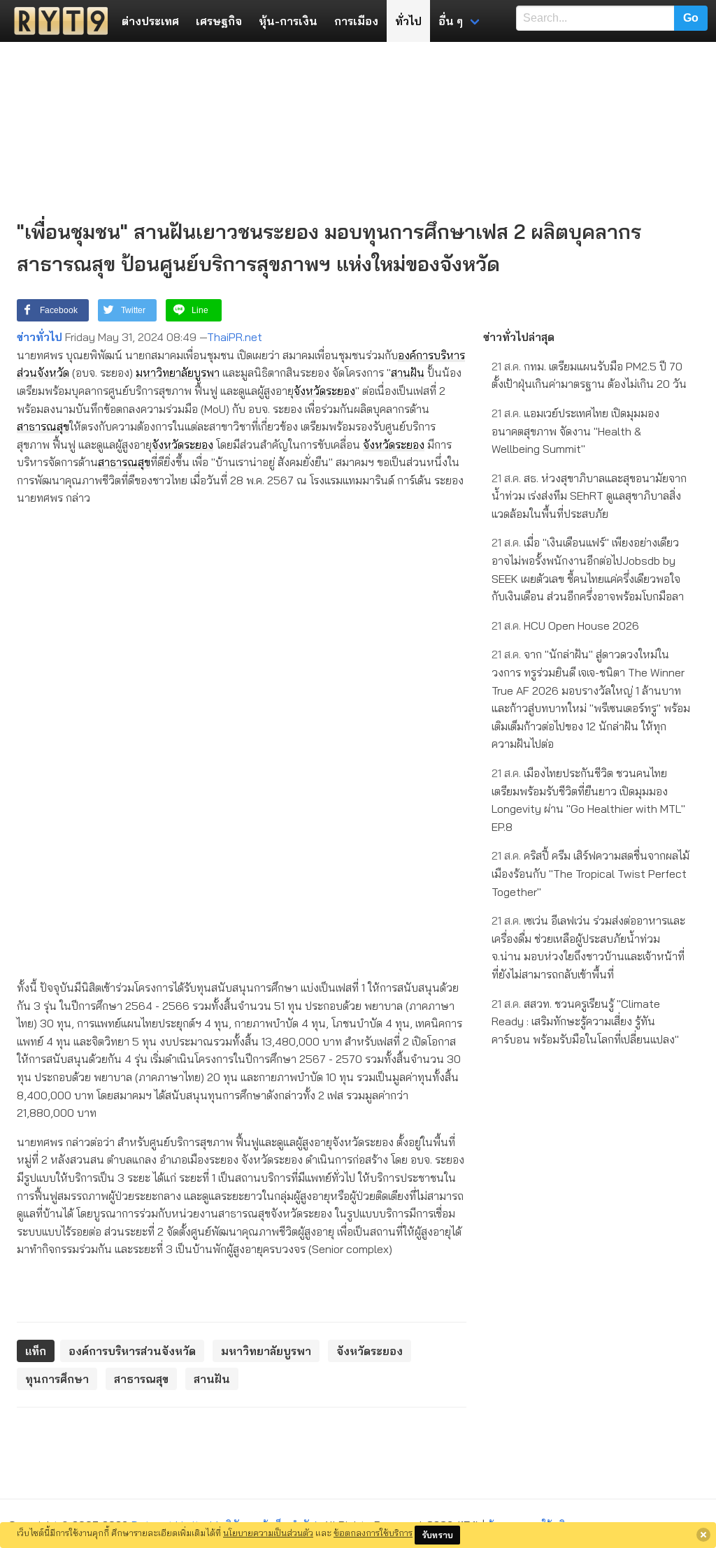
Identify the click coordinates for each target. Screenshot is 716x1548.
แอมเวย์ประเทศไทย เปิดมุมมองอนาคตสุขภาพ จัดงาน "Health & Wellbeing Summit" (575, 431)
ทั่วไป (408, 21)
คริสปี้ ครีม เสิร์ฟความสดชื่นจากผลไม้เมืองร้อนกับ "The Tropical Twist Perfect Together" (590, 873)
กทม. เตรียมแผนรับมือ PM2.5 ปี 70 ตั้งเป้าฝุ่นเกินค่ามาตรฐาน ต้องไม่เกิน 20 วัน (589, 375)
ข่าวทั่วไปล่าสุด (518, 337)
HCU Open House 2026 (565, 625)
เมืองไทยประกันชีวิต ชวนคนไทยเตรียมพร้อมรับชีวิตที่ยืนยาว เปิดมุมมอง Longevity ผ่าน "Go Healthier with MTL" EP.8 (588, 800)
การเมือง (356, 21)
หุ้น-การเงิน (288, 21)
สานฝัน (407, 372)
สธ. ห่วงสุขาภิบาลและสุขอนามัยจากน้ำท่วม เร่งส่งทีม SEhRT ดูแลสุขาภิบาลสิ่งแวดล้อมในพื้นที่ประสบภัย (589, 496)
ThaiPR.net (234, 337)
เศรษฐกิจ (219, 21)
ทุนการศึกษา (57, 1379)
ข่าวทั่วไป (39, 337)
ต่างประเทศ (150, 21)
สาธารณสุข (43, 426)
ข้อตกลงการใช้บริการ (373, 1532)
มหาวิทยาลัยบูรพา (178, 372)
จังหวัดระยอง (324, 391)
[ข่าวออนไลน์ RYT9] (56, 21)
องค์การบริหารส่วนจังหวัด (132, 1351)
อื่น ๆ (450, 21)
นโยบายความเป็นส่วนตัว (268, 1532)
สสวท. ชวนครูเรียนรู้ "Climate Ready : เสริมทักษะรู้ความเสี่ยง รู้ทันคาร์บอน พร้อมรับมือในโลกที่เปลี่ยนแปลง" (585, 1021)
